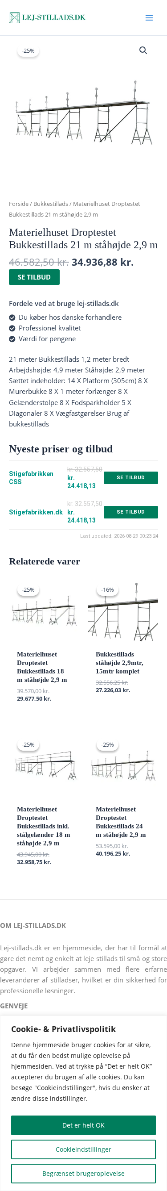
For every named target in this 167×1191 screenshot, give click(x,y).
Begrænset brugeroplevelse (83, 1173)
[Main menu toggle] (149, 17)
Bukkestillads (50, 204)
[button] (143, 50)
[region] (83, 1103)
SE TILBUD (34, 276)
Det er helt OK (83, 1125)
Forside (19, 204)
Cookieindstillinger (83, 1149)
